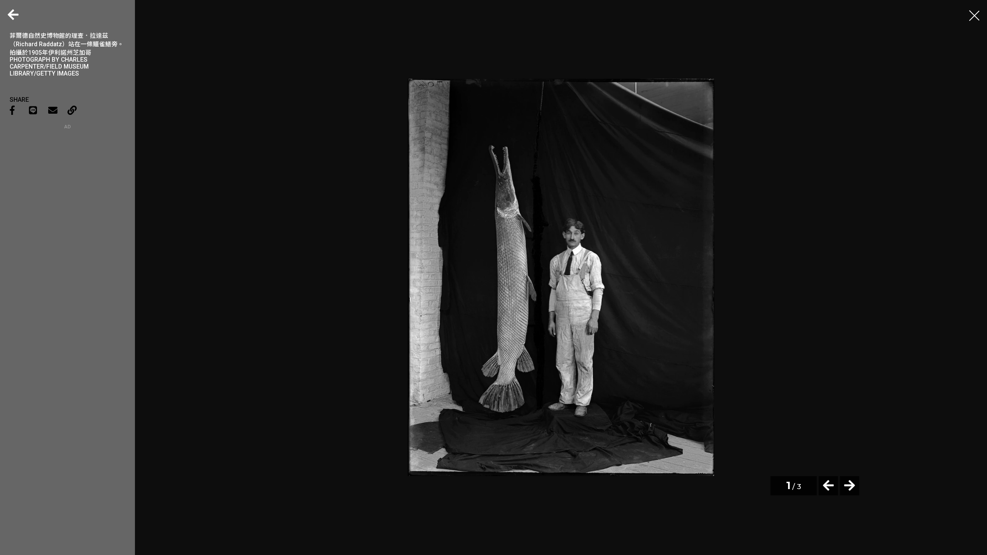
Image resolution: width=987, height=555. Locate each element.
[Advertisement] (67, 178)
